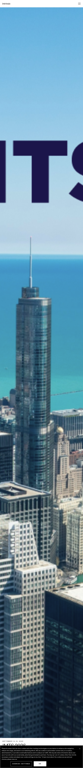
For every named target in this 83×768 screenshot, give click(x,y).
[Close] (80, 748)
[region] (41, 756)
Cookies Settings (21, 764)
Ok (40, 764)
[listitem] (41, 387)
